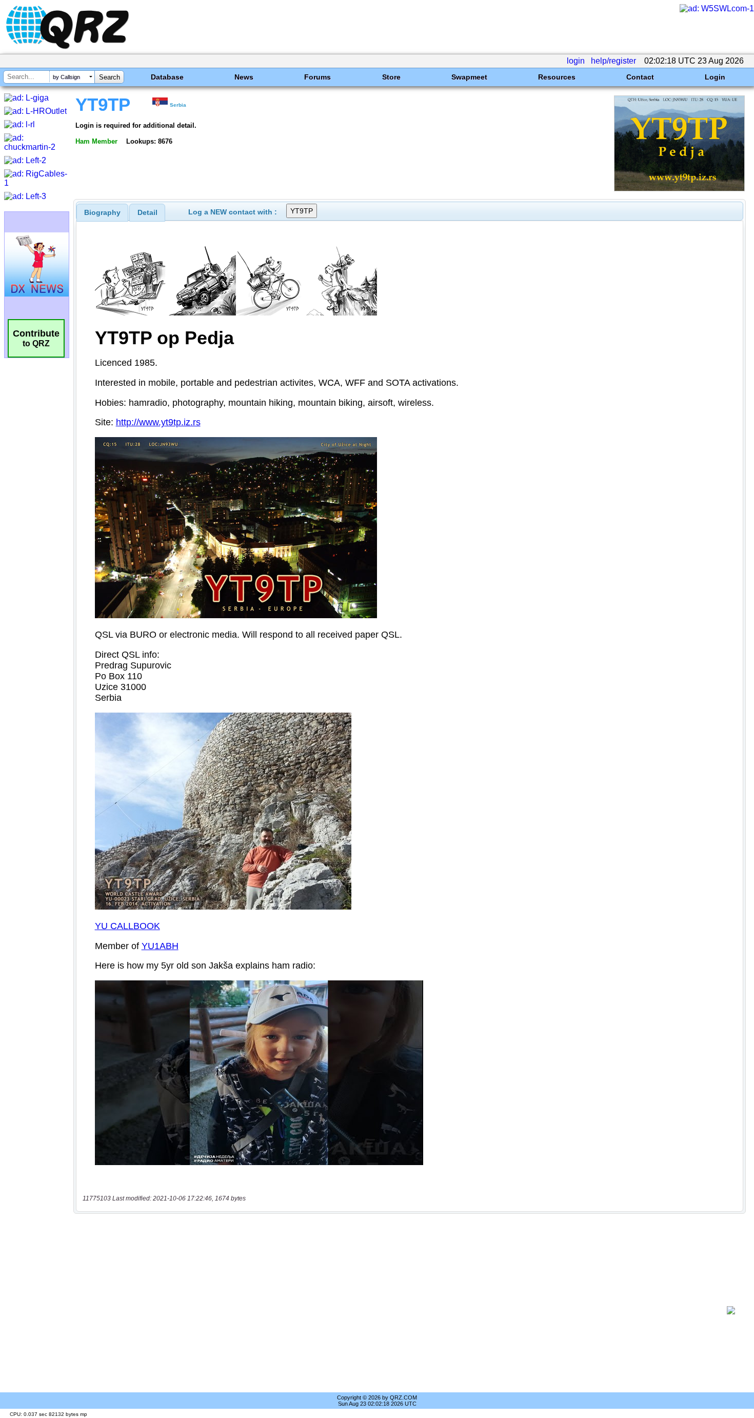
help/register (613, 60)
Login (715, 77)
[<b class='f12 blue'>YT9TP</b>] (679, 188)
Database (167, 77)
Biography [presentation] (102, 212)
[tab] (102, 212)
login (576, 60)
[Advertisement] (402, 1310)
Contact (640, 77)
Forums (317, 77)
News (243, 77)
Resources (557, 77)
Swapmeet (469, 77)
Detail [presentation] (147, 212)
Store (391, 77)
